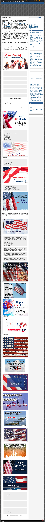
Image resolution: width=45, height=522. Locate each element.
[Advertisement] (22, 10)
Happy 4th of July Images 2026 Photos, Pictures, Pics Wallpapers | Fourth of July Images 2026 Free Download (36, 85)
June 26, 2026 (10, 22)
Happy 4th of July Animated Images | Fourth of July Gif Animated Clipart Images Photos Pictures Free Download (36, 33)
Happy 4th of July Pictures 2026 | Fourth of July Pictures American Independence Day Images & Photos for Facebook (36, 76)
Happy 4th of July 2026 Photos (33, 25)
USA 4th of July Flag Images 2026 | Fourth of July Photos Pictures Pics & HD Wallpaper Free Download (36, 44)
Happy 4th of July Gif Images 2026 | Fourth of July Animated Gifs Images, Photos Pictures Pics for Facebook (36, 62)
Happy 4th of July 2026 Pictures (33, 24)
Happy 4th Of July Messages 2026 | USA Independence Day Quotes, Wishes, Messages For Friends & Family (36, 47)
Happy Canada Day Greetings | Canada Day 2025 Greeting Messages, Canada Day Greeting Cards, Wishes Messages (36, 91)
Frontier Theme (41, 521)
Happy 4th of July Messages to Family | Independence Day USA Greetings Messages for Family (36, 59)
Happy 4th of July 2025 (10, 521)
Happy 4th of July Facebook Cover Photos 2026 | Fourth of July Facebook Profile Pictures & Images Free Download (36, 38)
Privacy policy (31, 111)
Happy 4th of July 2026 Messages (33, 27)
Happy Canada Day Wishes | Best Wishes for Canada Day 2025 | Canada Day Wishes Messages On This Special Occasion (36, 94)
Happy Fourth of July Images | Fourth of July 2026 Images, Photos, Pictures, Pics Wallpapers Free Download (36, 54)
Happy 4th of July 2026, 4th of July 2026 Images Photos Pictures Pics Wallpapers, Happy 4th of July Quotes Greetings (22, 0)
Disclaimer (31, 107)
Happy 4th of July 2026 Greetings (33, 28)
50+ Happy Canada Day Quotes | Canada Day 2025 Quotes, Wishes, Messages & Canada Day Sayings (36, 97)
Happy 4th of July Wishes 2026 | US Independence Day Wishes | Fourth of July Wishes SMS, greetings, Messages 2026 (14, 21)
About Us (31, 104)
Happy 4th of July (5, 22)
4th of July (8, 24)
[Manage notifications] (43, 520)
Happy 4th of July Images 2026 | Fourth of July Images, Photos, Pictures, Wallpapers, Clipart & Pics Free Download (36, 109)
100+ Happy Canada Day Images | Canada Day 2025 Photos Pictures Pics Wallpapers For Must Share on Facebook (36, 88)
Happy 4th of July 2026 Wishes (33, 26)
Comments (14, 22)
